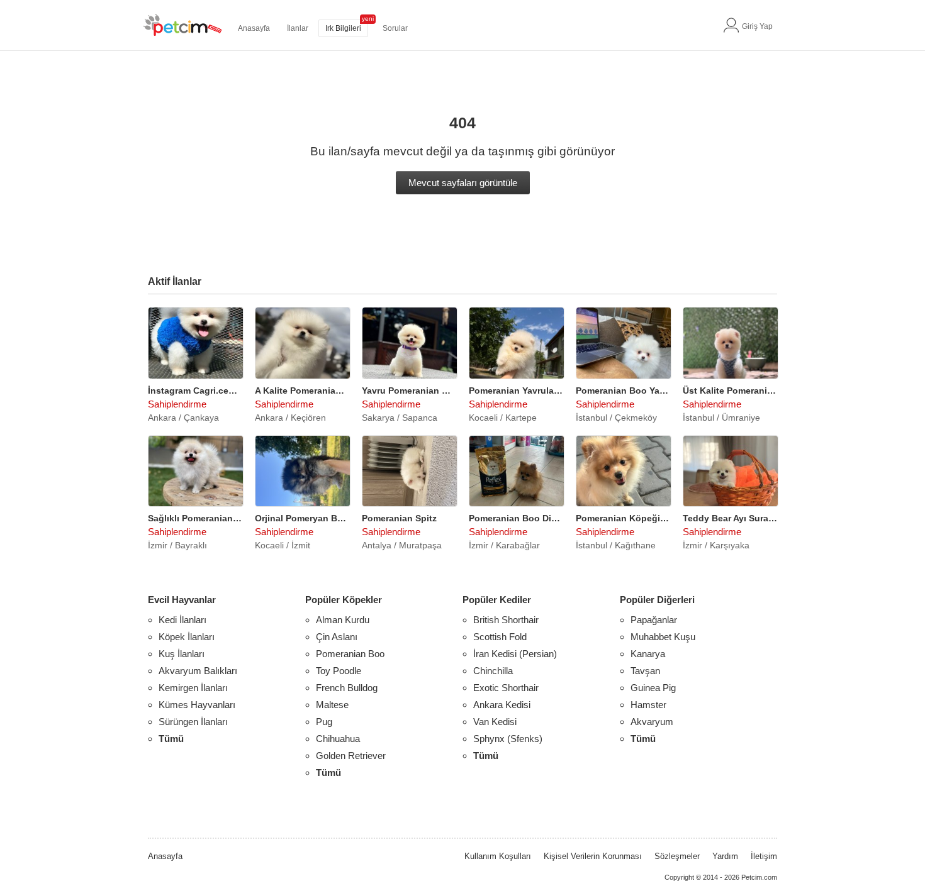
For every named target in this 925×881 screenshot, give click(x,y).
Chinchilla (493, 670)
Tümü (171, 738)
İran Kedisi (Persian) (515, 653)
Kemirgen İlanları (193, 687)
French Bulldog (347, 687)
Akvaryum (652, 721)
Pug (324, 721)
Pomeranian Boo (350, 653)
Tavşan (645, 670)
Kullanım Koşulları (497, 856)
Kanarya (648, 653)
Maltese (332, 704)
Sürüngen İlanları (193, 721)
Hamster (648, 704)
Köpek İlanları (187, 636)
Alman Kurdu (342, 619)
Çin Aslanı (336, 636)
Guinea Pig (653, 687)
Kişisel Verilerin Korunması (593, 856)
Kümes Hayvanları (197, 704)
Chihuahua (338, 738)
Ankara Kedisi (501, 704)
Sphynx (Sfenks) (507, 738)
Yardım (725, 856)
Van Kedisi (495, 721)
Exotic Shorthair (506, 687)
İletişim (764, 856)
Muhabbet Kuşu (663, 636)
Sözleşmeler (677, 856)
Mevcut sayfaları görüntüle (462, 182)
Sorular (395, 28)
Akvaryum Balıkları (198, 670)
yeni (368, 18)
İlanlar (297, 28)
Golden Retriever (351, 755)
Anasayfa (254, 28)
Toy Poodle (338, 670)
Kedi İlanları (182, 619)
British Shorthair (506, 619)
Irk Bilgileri (343, 28)
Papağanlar (654, 619)
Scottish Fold (500, 636)
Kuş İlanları (182, 653)
